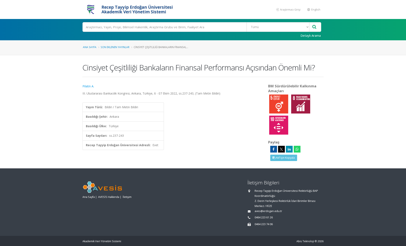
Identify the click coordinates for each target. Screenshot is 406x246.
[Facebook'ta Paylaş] (273, 149)
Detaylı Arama (310, 35)
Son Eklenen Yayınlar (115, 47)
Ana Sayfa (89, 47)
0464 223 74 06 (264, 224)
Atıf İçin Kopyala (285, 157)
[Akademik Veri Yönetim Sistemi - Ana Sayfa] (91, 9)
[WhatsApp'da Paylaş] (297, 149)
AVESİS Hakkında (108, 197)
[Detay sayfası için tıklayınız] (279, 104)
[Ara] (314, 27)
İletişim (127, 197)
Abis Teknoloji (305, 241)
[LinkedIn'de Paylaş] (289, 149)
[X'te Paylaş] (281, 149)
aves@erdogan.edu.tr (268, 211)
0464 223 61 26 (264, 217)
